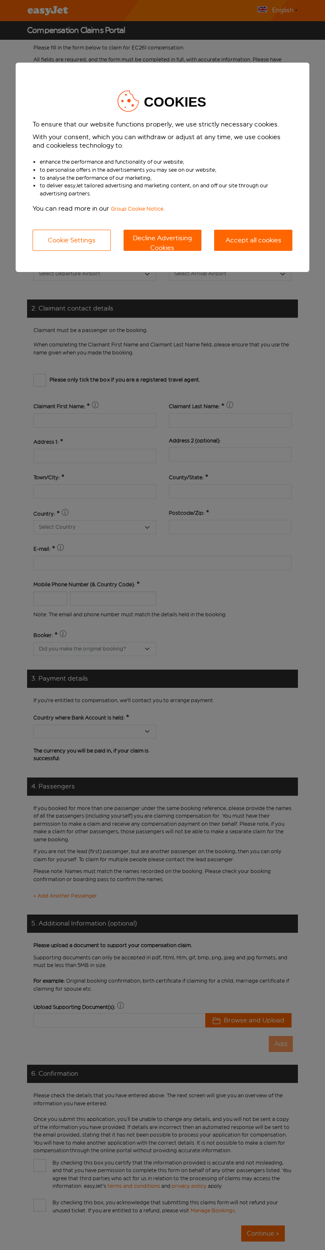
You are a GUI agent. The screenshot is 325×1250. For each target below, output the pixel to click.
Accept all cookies (253, 240)
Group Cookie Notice (137, 209)
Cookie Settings (72, 240)
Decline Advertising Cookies (162, 242)
